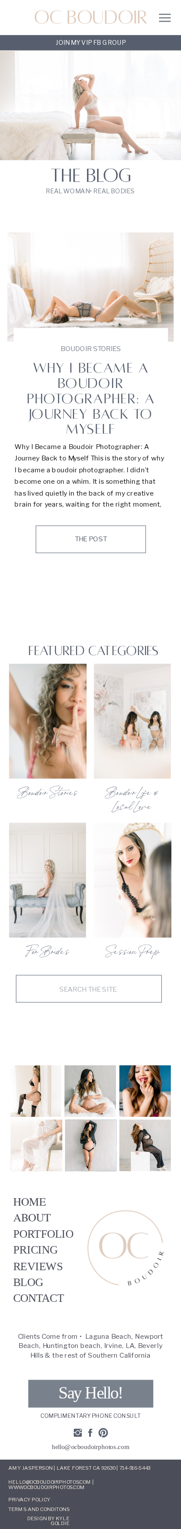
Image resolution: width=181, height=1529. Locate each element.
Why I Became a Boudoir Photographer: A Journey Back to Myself (91, 398)
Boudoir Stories (90, 348)
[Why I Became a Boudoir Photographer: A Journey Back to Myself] (90, 286)
